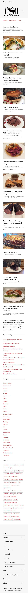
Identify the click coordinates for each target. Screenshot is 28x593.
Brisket (5, 388)
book (17, 465)
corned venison (14, 479)
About (5, 583)
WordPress (5, 590)
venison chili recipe (8, 508)
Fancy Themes (18, 590)
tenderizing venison (8, 505)
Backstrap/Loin (8, 313)
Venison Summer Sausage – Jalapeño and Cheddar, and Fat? (12, 223)
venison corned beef (18, 508)
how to (19, 490)
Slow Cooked (12, 136)
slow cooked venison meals (10, 502)
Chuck (6, 196)
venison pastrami (15, 516)
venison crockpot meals (9, 510)
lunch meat (19, 493)
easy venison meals (15, 485)
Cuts (4, 570)
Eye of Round (6, 396)
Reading (5, 422)
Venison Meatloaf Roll (10, 252)
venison (22, 505)
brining (22, 470)
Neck (9, 196)
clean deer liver (14, 476)
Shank (5, 434)
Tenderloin (6, 314)
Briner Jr (17, 470)
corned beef (6, 479)
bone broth (12, 465)
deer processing (13, 482)
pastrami (15, 499)
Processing (10, 57)
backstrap (6, 465)
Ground (6, 109)
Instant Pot (6, 493)
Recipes (9, 82)
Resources (6, 579)
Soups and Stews (7, 445)
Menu (21, 10)
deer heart (6, 482)
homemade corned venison (10, 490)
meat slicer (13, 496)
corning (21, 479)
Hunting (5, 403)
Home (5, 20)
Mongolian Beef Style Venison (11, 343)
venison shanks (17, 519)
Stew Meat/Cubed (8, 447)
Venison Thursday (9, 2)
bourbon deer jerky (8, 468)
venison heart (16, 513)
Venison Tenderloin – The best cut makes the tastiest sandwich (13, 308)
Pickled (5, 411)
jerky (11, 493)
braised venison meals (9, 470)
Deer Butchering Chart (11, 575)
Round (17, 135)
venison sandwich (8, 519)
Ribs (4, 427)
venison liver (7, 516)
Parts (19, 20)
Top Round (18, 136)
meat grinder (7, 496)
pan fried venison (8, 499)
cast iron (12, 473)
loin (15, 493)
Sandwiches (14, 82)
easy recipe (6, 485)
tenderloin (16, 505)
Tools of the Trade (8, 453)
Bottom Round (8, 135)
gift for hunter (7, 488)
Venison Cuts (12, 20)
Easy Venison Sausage (10, 107)
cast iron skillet (19, 473)
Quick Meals (16, 57)
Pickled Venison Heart (9, 362)
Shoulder (19, 196)
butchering (6, 473)
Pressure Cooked (7, 414)
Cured (6, 82)
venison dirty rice (8, 513)
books (21, 465)
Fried (13, 313)
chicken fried (7, 476)
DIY (20, 482)
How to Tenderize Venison (10, 374)
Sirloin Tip (20, 82)
